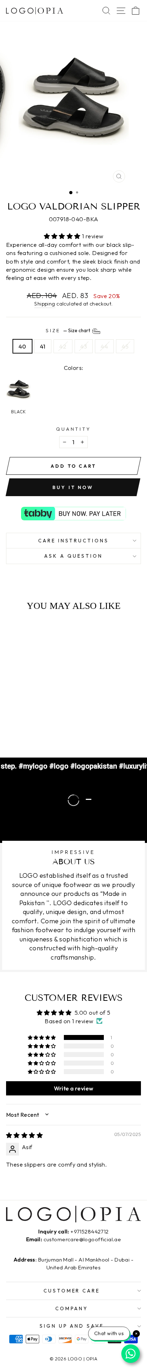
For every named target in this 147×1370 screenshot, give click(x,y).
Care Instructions (73, 540)
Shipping (44, 304)
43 (83, 346)
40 (22, 346)
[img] (24, 1135)
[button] (63, 236)
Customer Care (72, 1291)
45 (125, 346)
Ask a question (73, 556)
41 (43, 346)
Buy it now (72, 487)
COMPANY (71, 1308)
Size (69, 330)
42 (63, 346)
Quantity (73, 429)
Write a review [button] (73, 1088)
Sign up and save (72, 1326)
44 (104, 346)
